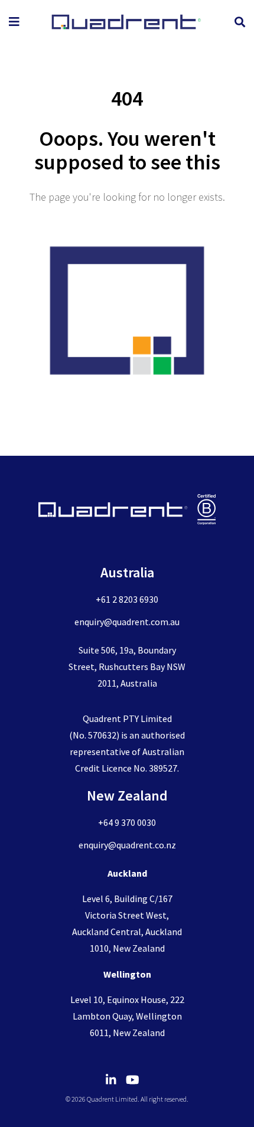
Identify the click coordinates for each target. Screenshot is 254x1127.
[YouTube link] (137, 1080)
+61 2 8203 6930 (127, 599)
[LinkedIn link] (116, 1080)
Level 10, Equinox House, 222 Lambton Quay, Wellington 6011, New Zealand (127, 1016)
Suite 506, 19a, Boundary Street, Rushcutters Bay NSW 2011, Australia (127, 666)
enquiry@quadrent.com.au (127, 622)
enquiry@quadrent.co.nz (127, 845)
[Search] (240, 22)
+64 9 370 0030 (127, 822)
